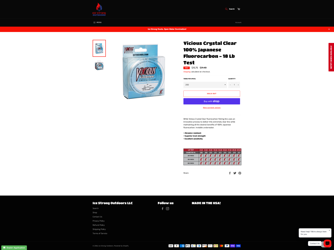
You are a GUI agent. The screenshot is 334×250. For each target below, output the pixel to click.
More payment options (211, 108)
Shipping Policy (99, 229)
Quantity (231, 79)
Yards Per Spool (189, 79)
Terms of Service (100, 233)
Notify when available (331, 57)
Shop (95, 212)
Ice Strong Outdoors (106, 246)
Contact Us (97, 216)
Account (238, 22)
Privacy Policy (99, 220)
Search (96, 208)
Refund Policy (99, 225)
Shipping (186, 71)
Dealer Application (15, 248)
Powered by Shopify (121, 246)
